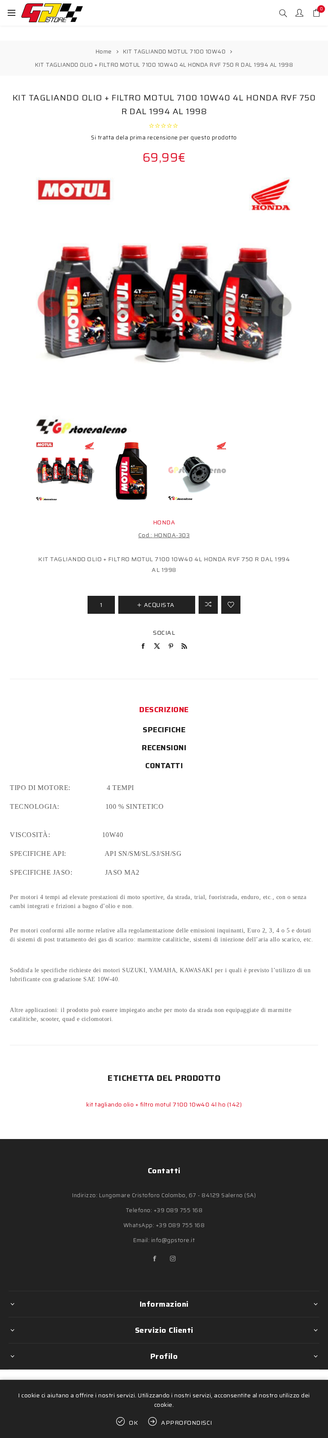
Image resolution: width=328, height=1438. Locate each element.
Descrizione (164, 710)
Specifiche (164, 730)
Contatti (164, 766)
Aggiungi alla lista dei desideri (230, 605)
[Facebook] (155, 1259)
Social (164, 632)
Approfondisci (186, 1422)
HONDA (164, 522)
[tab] (164, 710)
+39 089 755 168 (178, 1210)
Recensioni (164, 748)
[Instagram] (173, 1259)
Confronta (208, 605)
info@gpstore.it (173, 1240)
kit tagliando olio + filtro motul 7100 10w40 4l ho (156, 1104)
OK (133, 1422)
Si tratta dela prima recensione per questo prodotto (164, 137)
